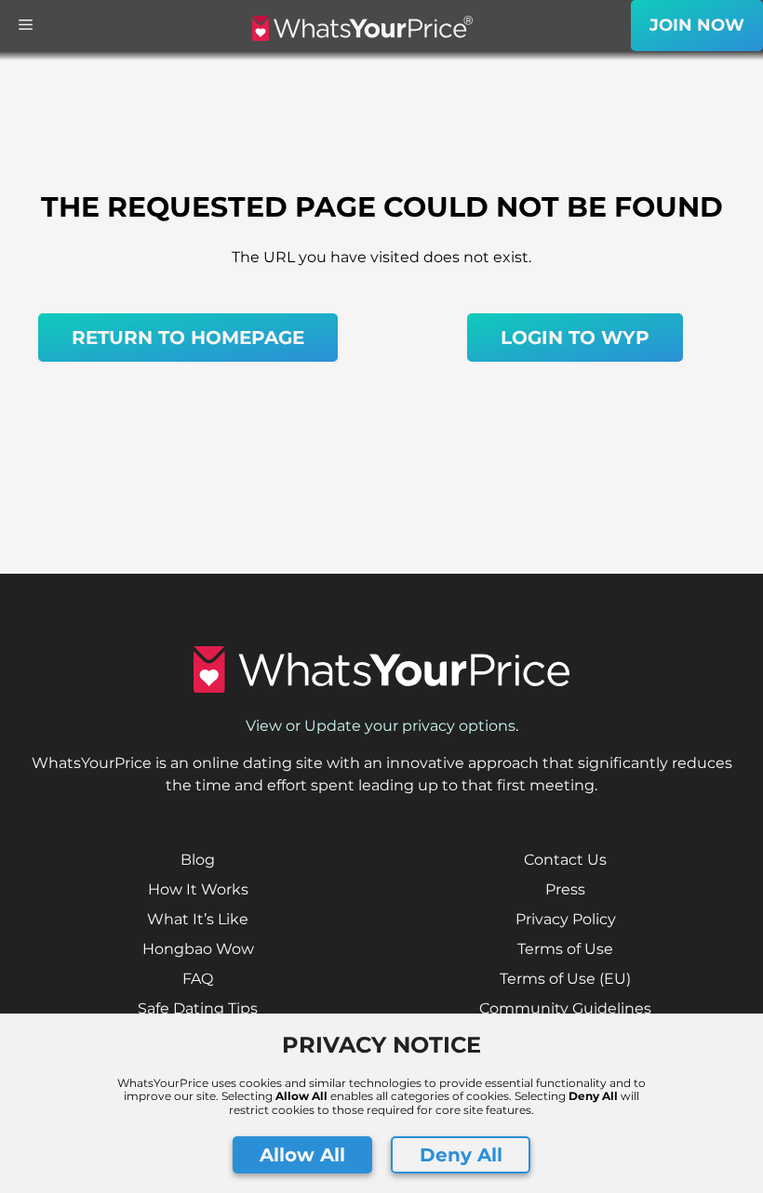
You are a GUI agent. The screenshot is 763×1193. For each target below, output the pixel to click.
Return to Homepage (188, 337)
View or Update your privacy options (380, 726)
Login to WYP (575, 337)
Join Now (696, 25)
